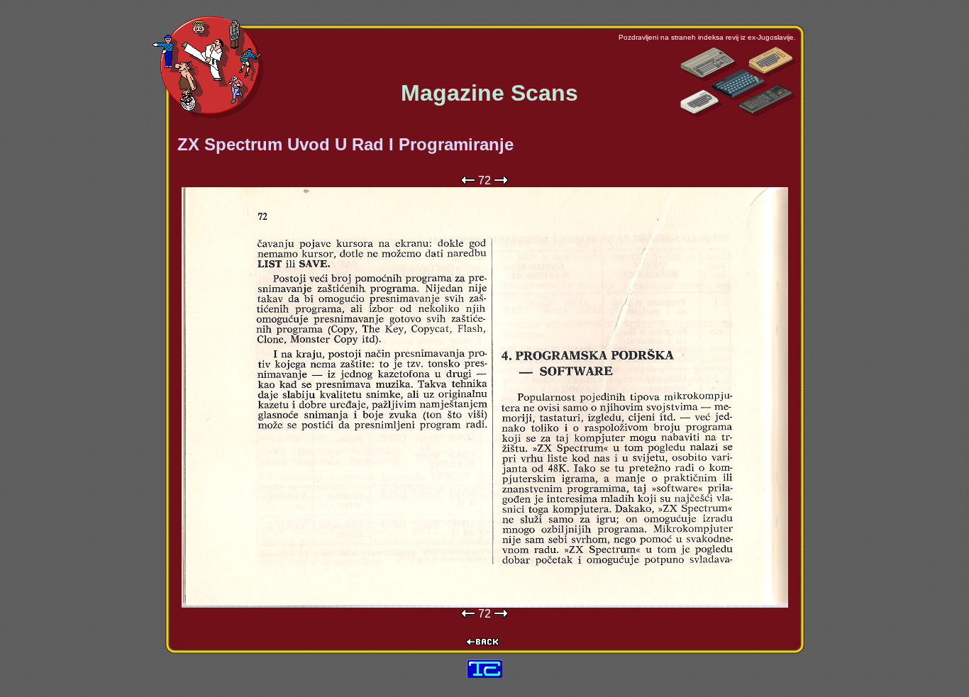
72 (484, 180)
